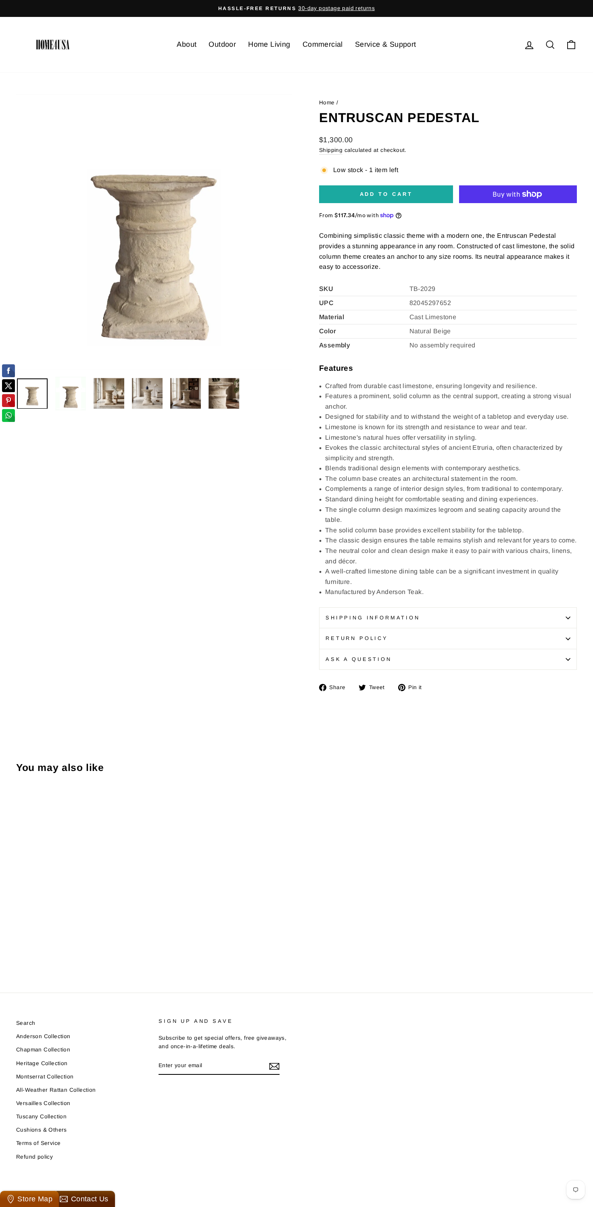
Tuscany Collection (41, 1117)
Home (327, 103)
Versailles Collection (43, 1103)
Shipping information (373, 618)
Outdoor (222, 44)
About (186, 44)
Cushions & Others (41, 1130)
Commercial (323, 44)
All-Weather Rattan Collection (56, 1090)
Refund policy (34, 1157)
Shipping (330, 150)
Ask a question (359, 659)
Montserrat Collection (44, 1077)
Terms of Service (38, 1143)
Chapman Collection (43, 1050)
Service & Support (385, 44)
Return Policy (357, 638)
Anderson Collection (43, 1036)
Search (25, 1023)
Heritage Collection (42, 1063)
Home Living (269, 44)
